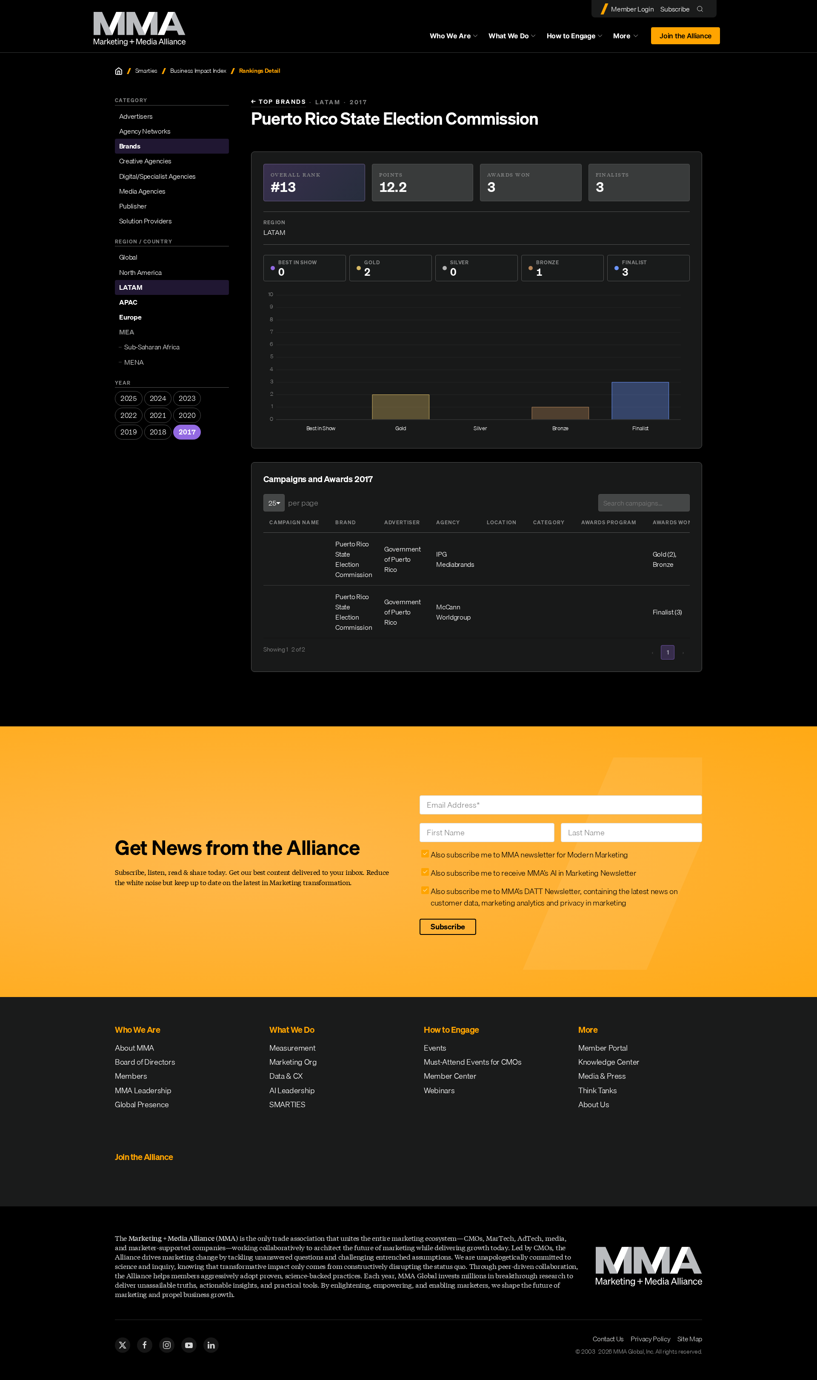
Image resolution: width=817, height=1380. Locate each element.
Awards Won (672, 522)
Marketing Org (293, 1062)
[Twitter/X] (122, 1345)
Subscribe (674, 8)
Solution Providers (145, 220)
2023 (187, 398)
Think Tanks (597, 1090)
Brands (129, 145)
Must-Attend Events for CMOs (472, 1062)
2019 (128, 431)
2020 (187, 415)
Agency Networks (145, 131)
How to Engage (571, 35)
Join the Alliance (685, 35)
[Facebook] (144, 1345)
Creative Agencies (145, 160)
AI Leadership (292, 1090)
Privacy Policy (651, 1338)
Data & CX (286, 1076)
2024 (158, 398)
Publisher (133, 205)
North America (140, 272)
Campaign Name (294, 522)
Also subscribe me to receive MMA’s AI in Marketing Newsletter (533, 873)
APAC (128, 302)
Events (435, 1048)
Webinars (439, 1090)
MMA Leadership (143, 1090)
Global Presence (142, 1104)
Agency (448, 522)
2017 (187, 431)
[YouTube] (189, 1345)
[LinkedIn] (211, 1345)
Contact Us (608, 1338)
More (629, 37)
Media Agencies (142, 191)
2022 (128, 415)
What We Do (508, 35)
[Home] (119, 71)
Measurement (292, 1048)
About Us (593, 1104)
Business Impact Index (198, 70)
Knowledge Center (609, 1062)
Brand (345, 522)
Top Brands (278, 101)
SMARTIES (287, 1104)
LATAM (131, 287)
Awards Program (609, 522)
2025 (128, 398)
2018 (158, 431)
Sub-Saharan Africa (151, 346)
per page (303, 503)
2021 (158, 415)
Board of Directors (145, 1062)
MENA (134, 362)
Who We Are (450, 35)
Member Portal (603, 1048)
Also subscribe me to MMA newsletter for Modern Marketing (529, 855)
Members (131, 1076)
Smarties (146, 70)
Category (549, 522)
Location (502, 522)
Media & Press (602, 1076)
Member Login (632, 8)
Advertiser (402, 522)
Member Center (450, 1076)
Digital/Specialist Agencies (157, 175)
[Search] (702, 8)
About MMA (134, 1048)
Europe (130, 317)
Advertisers (136, 116)
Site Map (689, 1338)
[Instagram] (166, 1345)
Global (128, 257)
